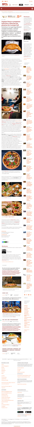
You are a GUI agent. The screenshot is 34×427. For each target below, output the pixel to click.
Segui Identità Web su (27, 291)
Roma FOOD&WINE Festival (7, 392)
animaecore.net (4, 234)
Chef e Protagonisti (5, 366)
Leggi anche (4, 265)
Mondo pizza (10, 11)
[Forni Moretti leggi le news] (15, 4)
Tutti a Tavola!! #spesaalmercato (8, 400)
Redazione (3, 370)
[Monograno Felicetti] (27, 4)
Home (3, 11)
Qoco (2, 403)
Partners (3, 371)
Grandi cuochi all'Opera (6, 397)
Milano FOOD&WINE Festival (7, 391)
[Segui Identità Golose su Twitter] (5, 1)
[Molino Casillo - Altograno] (9, 5)
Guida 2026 (19, 392)
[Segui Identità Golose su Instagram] (4, 1)
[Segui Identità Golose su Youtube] (7, 1)
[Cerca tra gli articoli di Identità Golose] (30, 1)
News (3, 373)
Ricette (3, 367)
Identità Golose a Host (5, 398)
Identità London (4, 394)
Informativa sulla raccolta (17, 426)
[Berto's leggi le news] (21, 4)
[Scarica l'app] (20, 412)
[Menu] (1, 9)
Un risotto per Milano (5, 404)
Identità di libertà (5, 401)
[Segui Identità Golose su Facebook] (2, 1)
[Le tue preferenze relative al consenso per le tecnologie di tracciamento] (1, 320)
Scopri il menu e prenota (21, 384)
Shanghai (3, 406)
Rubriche (5, 11)
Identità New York (5, 395)
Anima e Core (6, 68)
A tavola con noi (4, 407)
